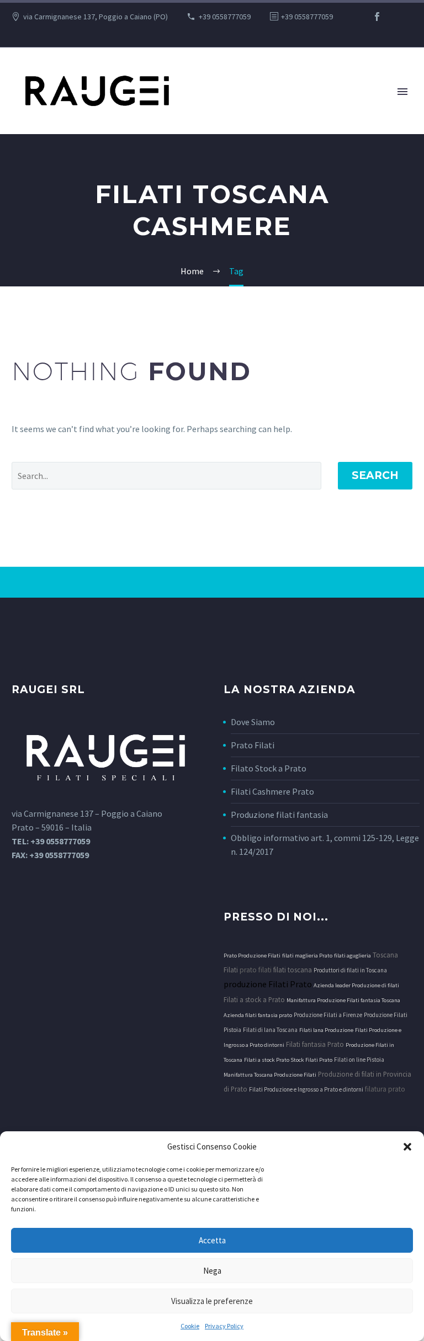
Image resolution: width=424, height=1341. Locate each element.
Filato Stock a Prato (268, 768)
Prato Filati (252, 745)
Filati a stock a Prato (254, 999)
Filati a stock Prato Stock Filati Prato (288, 1059)
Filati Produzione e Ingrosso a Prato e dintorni (306, 1089)
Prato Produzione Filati (252, 955)
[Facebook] (377, 16)
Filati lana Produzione (326, 1030)
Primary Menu (402, 91)
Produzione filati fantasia (279, 814)
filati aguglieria (352, 955)
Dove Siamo (253, 721)
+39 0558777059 (225, 17)
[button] (407, 1146)
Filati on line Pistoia (359, 1059)
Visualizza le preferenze (212, 1301)
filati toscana (292, 969)
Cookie (190, 1326)
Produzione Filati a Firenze (328, 1015)
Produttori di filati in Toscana (350, 970)
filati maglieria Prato (307, 955)
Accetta (212, 1240)
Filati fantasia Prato (315, 1044)
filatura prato (385, 1089)
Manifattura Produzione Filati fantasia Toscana (343, 1000)
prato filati (256, 970)
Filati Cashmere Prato (272, 791)
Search (375, 475)
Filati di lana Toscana (270, 1030)
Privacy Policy (224, 1326)
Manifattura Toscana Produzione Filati (270, 1074)
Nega (212, 1270)
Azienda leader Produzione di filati (356, 985)
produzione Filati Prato (268, 983)
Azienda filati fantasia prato (258, 1015)
